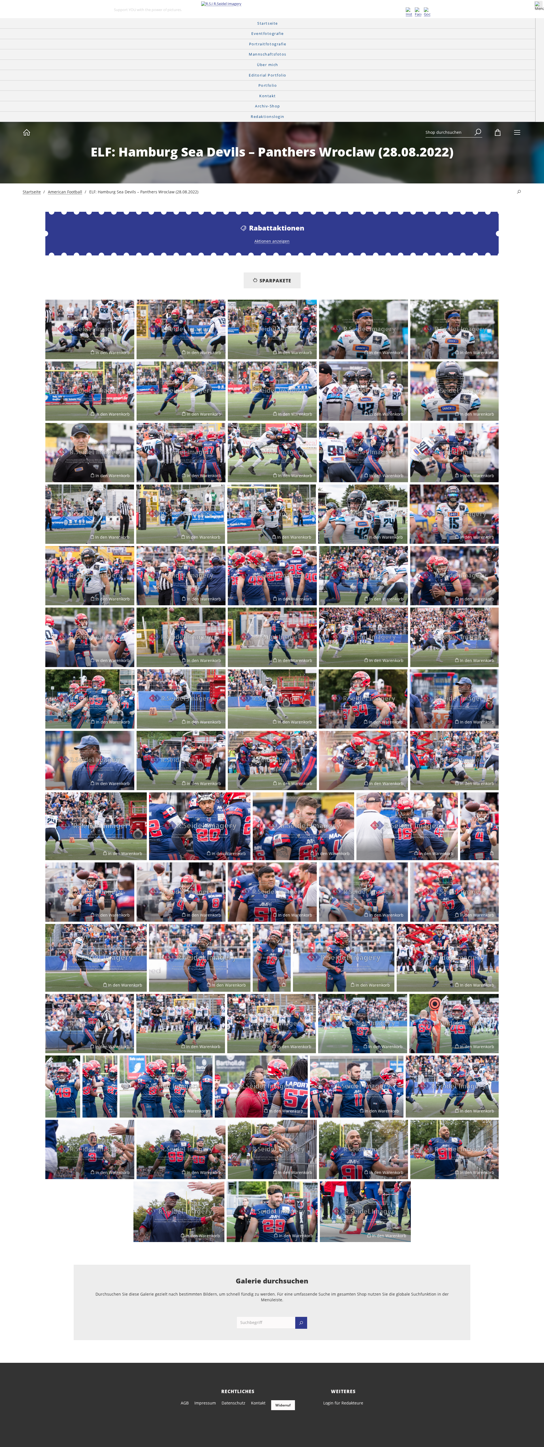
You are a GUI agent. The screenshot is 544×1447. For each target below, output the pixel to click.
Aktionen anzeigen (272, 241)
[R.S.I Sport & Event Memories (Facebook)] (418, 12)
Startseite (32, 191)
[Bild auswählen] (52, 352)
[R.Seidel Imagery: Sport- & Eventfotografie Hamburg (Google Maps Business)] (427, 12)
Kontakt (258, 1403)
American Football (65, 191)
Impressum (205, 1403)
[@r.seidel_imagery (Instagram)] (409, 12)
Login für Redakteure (343, 1403)
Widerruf (283, 1405)
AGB (185, 1403)
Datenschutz (233, 1403)
